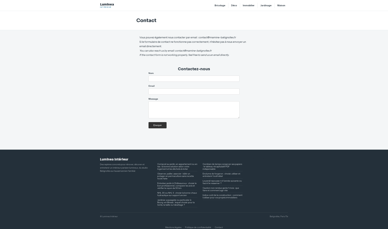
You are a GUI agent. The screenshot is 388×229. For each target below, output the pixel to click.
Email (152, 86)
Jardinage (265, 5)
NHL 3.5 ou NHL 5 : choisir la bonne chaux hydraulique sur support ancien (177, 194)
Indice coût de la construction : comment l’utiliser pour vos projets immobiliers (222, 196)
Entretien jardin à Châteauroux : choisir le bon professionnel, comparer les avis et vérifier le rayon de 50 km (177, 185)
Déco (234, 5)
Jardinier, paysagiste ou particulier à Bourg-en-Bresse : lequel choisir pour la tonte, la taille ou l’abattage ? (176, 202)
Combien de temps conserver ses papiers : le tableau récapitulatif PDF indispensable (222, 166)
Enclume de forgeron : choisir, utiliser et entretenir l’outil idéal (221, 174)
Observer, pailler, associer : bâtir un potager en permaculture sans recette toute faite (175, 176)
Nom (151, 73)
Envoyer (157, 125)
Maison (281, 5)
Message (153, 98)
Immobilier (248, 5)
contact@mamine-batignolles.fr (217, 37)
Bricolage (220, 5)
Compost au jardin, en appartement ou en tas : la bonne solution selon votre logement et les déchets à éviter (177, 166)
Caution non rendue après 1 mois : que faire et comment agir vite (221, 189)
